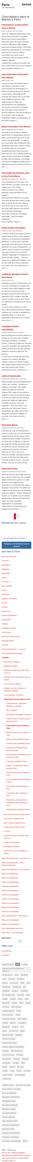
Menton (13, 1023)
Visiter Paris (6, 611)
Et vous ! (7, 831)
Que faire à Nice (8, 1129)
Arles (28, 995)
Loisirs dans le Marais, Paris (14, 827)
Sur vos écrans (7, 1015)
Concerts (5, 561)
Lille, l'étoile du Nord (9, 1121)
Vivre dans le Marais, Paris (14, 819)
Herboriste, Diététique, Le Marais (18, 714)
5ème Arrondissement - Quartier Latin (16, 858)
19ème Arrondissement (10, 920)
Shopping (5, 569)
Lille (24, 987)
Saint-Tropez (22, 1019)
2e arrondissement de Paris (12, 653)
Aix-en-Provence (8, 995)
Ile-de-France (7, 975)
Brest (21, 1003)
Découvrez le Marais (11, 662)
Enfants (5, 607)
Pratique (5, 624)
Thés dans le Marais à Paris (16, 761)
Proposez (25, 1059)
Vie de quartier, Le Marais (13, 695)
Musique (15, 991)
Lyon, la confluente (9, 1093)
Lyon (4, 979)
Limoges (16, 1063)
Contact (5, 1161)
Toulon (18, 1015)
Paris (6, 5)
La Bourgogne (20, 1075)
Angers (4, 999)
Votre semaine (7, 586)
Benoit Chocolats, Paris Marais (16, 126)
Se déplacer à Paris (9, 628)
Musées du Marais (11, 666)
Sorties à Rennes (8, 1117)
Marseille (24, 975)
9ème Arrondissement (10, 878)
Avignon (13, 999)
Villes (22, 983)
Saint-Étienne (16, 1007)
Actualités (24, 991)
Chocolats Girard (10, 469)
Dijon (27, 999)
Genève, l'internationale (11, 1133)
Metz (23, 1063)
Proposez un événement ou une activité (16, 545)
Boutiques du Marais (11, 846)
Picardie (20, 1067)
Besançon (6, 1027)
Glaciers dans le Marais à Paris (17, 739)
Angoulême (22, 1023)
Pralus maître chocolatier (13, 228)
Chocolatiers (6, 951)
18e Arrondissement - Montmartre (15, 916)
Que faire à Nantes (9, 1113)
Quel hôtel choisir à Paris (11, 636)
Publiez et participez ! (12, 842)
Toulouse (11, 979)
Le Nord (25, 964)
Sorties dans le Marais (12, 684)
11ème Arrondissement (10, 886)
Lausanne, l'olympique (10, 1137)
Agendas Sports (8, 1011)
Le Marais (5, 657)
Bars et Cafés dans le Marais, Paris (17, 814)
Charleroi (16, 1059)
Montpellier (6, 987)
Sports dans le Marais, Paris (14, 823)
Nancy (4, 1067)
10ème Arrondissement (10, 882)
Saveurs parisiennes (9, 615)
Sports (4, 590)
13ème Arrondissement (10, 895)
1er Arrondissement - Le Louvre (14, 649)
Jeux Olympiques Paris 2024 (12, 928)
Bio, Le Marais (11, 710)
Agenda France (7, 964)
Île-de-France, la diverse (11, 1089)
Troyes (19, 1071)
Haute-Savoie (7, 1075)
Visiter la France (8, 1055)
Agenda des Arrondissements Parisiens (13, 969)
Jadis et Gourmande (11, 376)
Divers (18, 1011)
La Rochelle (6, 1079)
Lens (22, 1027)
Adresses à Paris (8, 641)
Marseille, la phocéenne (11, 1097)
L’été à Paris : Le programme (12, 933)
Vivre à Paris (6, 632)
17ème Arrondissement (10, 911)
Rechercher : (7, 938)
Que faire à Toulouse (9, 1105)
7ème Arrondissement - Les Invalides (16, 869)
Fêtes (17, 975)
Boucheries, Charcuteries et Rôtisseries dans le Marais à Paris (16, 802)
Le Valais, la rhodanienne (11, 1141)
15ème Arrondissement (10, 903)
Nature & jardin (7, 1035)
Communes (14, 983)
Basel (25, 1141)
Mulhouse (5, 1003)
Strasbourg (17, 987)
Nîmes (20, 999)
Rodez (22, 1031)
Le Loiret (27, 1071)
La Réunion (6, 1063)
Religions (19, 1035)
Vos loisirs (5, 582)
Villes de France (16, 1051)
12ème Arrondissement (10, 890)
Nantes (5, 983)
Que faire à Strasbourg (10, 1125)
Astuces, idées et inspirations (13, 1047)
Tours (12, 1071)
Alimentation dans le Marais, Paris (17, 699)
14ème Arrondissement (10, 899)
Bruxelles (20, 1055)
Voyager (5, 1051)
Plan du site (6, 1153)
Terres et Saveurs (8, 1039)
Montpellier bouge (8, 1101)
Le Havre (5, 1007)
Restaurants (6, 620)
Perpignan (6, 991)
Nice (28, 983)
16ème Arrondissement (10, 907)
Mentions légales (18, 1153)
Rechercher (6, 1059)
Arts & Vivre (13, 1031)
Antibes (5, 1023)
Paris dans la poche (9, 556)
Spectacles (6, 573)
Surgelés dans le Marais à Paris (18, 809)
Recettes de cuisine (9, 1043)
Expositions (6, 565)
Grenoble (20, 995)
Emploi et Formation (9, 599)
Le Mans (15, 1027)
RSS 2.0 (12, 1161)
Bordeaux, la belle (8, 1109)
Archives (5, 645)
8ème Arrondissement (10, 874)
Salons (4, 577)
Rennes (14, 1003)
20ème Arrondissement (10, 924)
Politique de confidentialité (12, 1155)
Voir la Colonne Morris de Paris (14, 538)
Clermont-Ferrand (8, 1019)
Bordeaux (20, 979)
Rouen (28, 1003)
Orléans (12, 1067)
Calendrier (6, 594)
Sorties (4, 603)
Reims (4, 1031)
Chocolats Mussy (10, 425)
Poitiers (5, 1071)
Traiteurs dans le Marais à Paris (18, 743)
